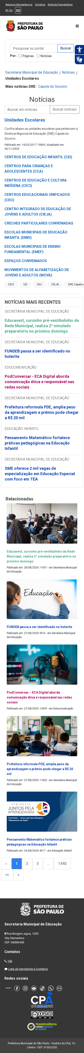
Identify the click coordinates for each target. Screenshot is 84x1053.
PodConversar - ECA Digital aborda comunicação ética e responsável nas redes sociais (39, 381)
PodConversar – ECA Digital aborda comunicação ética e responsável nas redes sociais (39, 697)
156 (9, 961)
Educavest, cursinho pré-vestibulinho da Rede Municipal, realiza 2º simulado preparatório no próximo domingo (42, 325)
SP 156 (9, 10)
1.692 (62, 863)
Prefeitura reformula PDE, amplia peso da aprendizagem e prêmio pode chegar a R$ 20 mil (42, 412)
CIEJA (55, 284)
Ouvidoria (40, 4)
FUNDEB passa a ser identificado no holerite (37, 354)
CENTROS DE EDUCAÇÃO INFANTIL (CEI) (38, 157)
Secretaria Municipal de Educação (31, 72)
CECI (11, 284)
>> (7, 875)
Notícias (46, 56)
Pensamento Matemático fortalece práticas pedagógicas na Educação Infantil (37, 443)
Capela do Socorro (52, 86)
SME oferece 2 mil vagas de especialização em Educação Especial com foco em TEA (40, 473)
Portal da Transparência (60, 4)
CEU (39, 284)
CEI (25, 284)
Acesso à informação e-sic (19, 4)
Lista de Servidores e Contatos (28, 969)
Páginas (28, 56)
